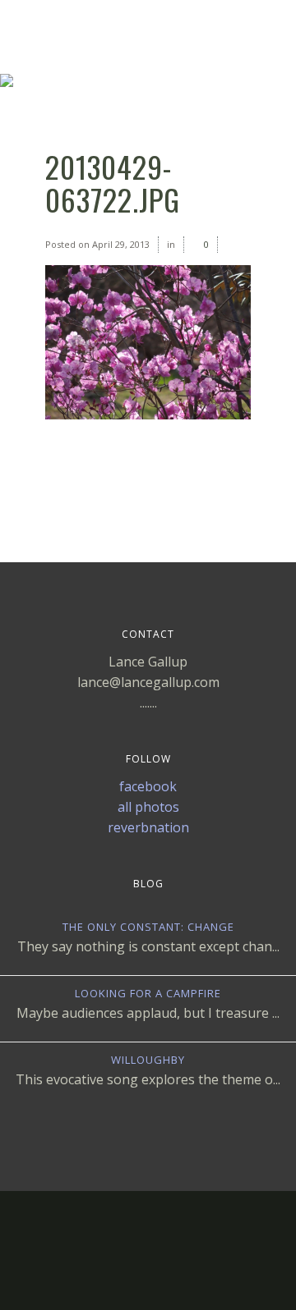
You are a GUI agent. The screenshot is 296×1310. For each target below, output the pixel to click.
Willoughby (148, 1059)
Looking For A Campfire (148, 993)
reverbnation (148, 827)
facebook (148, 786)
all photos (148, 807)
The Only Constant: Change (148, 926)
